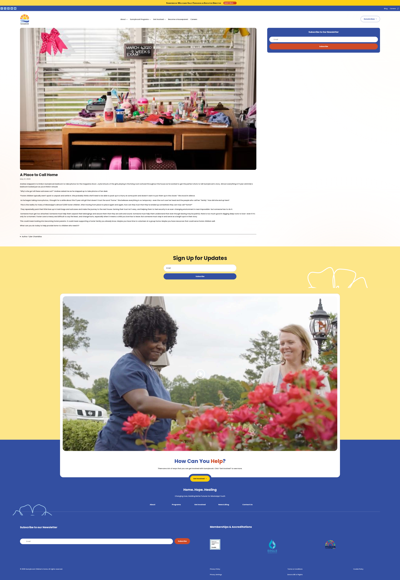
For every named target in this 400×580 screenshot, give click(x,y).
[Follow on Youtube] (15, 8)
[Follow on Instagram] (8, 8)
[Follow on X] (5, 8)
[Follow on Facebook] (2, 8)
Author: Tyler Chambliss (32, 236)
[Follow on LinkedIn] (12, 8)
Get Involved (199, 478)
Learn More (228, 3)
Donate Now (369, 19)
